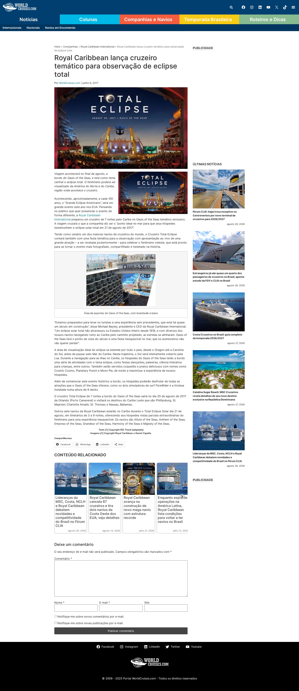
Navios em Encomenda (60, 27)
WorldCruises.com (70, 82)
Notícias (29, 19)
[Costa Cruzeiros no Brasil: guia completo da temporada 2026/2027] (219, 311)
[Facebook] (243, 7)
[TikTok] (285, 7)
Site (146, 602)
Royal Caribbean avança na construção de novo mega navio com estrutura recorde (137, 508)
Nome (59, 602)
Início (57, 46)
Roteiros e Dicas (268, 19)
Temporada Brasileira (208, 19)
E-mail (104, 602)
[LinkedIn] (260, 7)
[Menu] (293, 7)
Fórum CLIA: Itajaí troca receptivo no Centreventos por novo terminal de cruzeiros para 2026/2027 (215, 215)
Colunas (88, 19)
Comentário (63, 558)
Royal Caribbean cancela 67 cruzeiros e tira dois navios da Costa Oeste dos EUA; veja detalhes (104, 508)
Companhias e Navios (148, 19)
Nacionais (33, 27)
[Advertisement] (219, 105)
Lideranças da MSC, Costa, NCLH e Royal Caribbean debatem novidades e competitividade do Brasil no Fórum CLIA (70, 511)
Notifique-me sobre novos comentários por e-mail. (90, 616)
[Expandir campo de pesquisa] (231, 7)
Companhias (70, 46)
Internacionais (12, 27)
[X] (277, 7)
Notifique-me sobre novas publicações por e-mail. (90, 623)
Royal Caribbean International (97, 46)
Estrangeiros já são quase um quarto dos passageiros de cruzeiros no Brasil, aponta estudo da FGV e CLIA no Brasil (218, 277)
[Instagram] (252, 7)
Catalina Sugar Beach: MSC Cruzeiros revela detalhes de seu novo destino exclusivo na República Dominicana (215, 396)
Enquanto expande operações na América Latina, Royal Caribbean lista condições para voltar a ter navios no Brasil (172, 510)
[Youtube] (268, 7)
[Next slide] (182, 496)
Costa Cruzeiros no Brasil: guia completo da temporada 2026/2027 (217, 336)
